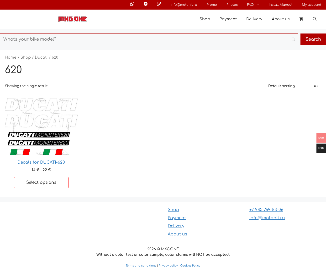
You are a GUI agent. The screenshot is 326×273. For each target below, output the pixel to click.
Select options (41, 182)
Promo (212, 4)
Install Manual (280, 4)
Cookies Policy (190, 265)
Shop (205, 19)
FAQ (250, 4)
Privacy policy (168, 265)
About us (281, 19)
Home (10, 57)
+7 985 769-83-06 (266, 209)
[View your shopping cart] (301, 19)
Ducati (41, 57)
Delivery (254, 19)
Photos (232, 4)
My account (311, 4)
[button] (314, 19)
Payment (228, 19)
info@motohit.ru (183, 4)
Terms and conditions (141, 265)
